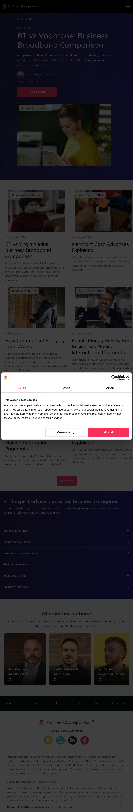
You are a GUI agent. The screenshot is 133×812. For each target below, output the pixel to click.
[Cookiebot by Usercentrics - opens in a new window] (114, 377)
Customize (63, 432)
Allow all (108, 432)
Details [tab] (66, 387)
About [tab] (110, 387)
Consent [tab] (23, 387)
